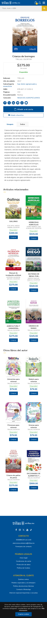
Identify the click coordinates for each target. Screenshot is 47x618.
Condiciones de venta (23, 561)
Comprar (13, 237)
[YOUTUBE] (27, 529)
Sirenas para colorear (34, 426)
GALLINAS (13, 221)
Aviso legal (23, 558)
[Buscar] (44, 8)
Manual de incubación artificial (13, 274)
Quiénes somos (23, 579)
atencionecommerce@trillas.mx (23, 543)
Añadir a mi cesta (25, 109)
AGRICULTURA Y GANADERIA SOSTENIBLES (13, 327)
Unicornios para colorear (13, 380)
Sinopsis (10, 124)
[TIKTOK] (31, 529)
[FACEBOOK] (16, 529)
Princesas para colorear (13, 426)
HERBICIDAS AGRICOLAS (34, 223)
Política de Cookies (23, 568)
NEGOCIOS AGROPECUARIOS (28, 98)
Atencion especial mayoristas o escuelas (23, 593)
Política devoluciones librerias (23, 586)
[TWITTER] (23, 529)
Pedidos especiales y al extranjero (23, 583)
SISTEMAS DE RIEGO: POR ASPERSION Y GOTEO (33, 275)
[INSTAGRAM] (19, 529)
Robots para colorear (34, 380)
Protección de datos (23, 565)
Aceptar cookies (23, 614)
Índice (22, 124)
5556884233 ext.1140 (23, 540)
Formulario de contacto (24, 547)
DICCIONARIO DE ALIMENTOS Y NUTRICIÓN (33, 474)
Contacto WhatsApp (23, 589)
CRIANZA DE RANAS (34, 327)
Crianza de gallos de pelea (13, 476)
